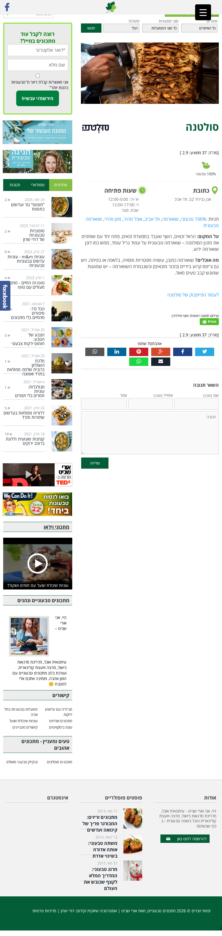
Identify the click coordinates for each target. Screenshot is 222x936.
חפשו (91, 28)
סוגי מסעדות (168, 21)
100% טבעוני (193, 219)
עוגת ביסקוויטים (60, 727)
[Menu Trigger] (203, 12)
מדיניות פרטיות (44, 910)
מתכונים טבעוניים (161, 910)
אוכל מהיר (133, 219)
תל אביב (152, 219)
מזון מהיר (112, 219)
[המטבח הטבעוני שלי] (37, 132)
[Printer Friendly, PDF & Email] (209, 321)
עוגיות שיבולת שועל (23, 720)
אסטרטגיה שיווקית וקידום (97, 910)
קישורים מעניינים (25, 727)
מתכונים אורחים (60, 720)
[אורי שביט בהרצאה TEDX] (37, 475)
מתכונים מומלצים (59, 761)
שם (211, 395)
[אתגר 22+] (37, 504)
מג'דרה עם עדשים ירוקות (58, 712)
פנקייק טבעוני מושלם (22, 761)
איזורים (212, 21)
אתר (123, 395)
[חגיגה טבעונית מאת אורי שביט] (37, 162)
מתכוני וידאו (56, 527)
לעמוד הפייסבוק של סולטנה (193, 295)
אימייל (163, 395)
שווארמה (170, 219)
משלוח (134, 21)
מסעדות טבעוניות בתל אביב (21, 712)
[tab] (60, 185)
